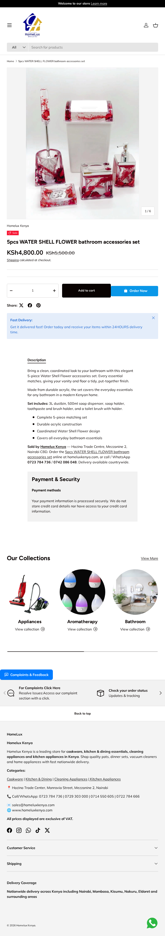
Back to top (82, 713)
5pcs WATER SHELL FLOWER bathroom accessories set (51, 61)
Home (10, 61)
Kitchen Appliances (105, 779)
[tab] (37, 360)
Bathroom (135, 621)
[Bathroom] (135, 592)
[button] (155, 25)
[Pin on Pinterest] (38, 305)
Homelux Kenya (18, 226)
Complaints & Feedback (29, 675)
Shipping (13, 260)
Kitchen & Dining (39, 779)
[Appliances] (29, 592)
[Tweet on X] (21, 305)
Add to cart (86, 290)
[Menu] (9, 25)
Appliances (29, 621)
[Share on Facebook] (30, 305)
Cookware (15, 779)
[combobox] (82, 47)
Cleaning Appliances (70, 779)
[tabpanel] (83, 416)
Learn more (86, 3)
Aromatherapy (82, 621)
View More (149, 558)
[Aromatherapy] (82, 592)
